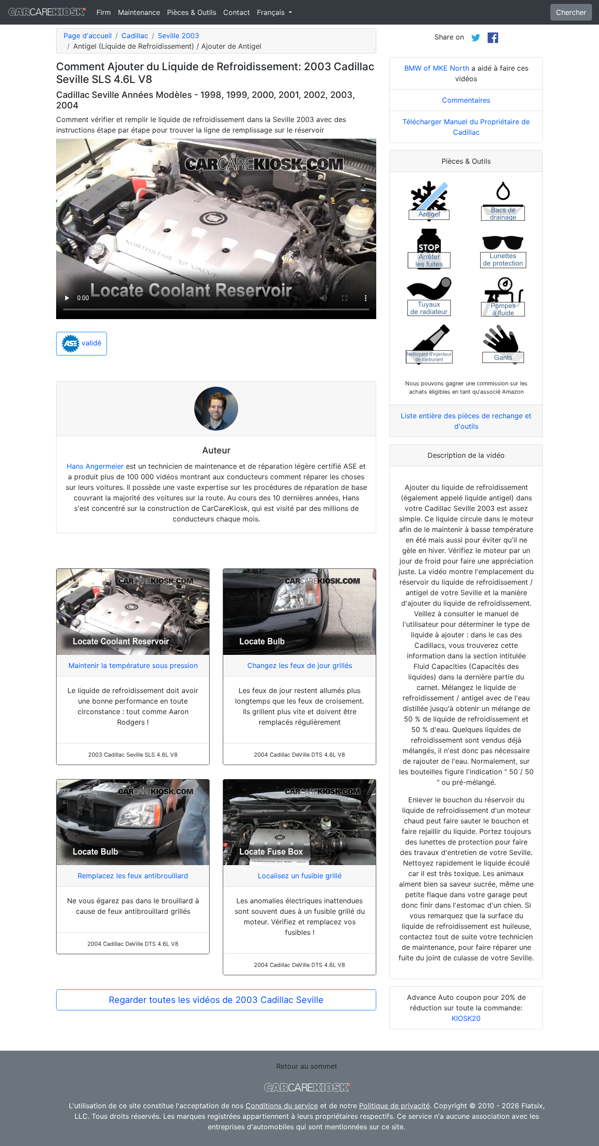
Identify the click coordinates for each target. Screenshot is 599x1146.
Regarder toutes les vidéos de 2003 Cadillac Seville (216, 1000)
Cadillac (134, 35)
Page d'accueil (88, 35)
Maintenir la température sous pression (133, 665)
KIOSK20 (466, 1018)
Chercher (571, 12)
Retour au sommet (306, 1066)
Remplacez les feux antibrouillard (133, 875)
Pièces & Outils (191, 12)
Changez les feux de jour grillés (299, 665)
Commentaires (466, 100)
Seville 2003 (178, 35)
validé (90, 343)
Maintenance (139, 12)
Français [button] (272, 12)
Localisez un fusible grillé (300, 875)
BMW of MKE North (436, 68)
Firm (103, 12)
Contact (236, 12)
